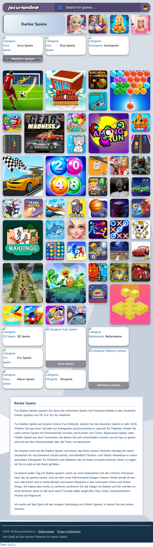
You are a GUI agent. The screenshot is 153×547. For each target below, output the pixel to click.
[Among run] (109, 133)
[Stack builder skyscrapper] (66, 90)
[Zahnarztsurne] (44, 133)
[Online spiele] (22, 7)
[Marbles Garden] (119, 272)
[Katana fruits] (98, 79)
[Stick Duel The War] (98, 229)
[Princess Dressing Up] (76, 229)
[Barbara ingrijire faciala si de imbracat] (141, 24)
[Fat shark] (98, 101)
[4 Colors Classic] (55, 315)
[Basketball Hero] (141, 208)
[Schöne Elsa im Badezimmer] (76, 24)
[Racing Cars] (141, 186)
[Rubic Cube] (119, 208)
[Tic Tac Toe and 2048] (119, 229)
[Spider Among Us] (76, 208)
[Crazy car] (12, 144)
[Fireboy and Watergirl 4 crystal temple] (98, 272)
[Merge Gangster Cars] (141, 272)
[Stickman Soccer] (76, 251)
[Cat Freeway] (76, 144)
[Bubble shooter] (130, 90)
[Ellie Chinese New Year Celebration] (119, 165)
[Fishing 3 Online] (141, 122)
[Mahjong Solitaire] (23, 240)
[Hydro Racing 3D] (55, 208)
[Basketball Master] (98, 208)
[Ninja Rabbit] (12, 208)
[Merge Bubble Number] (55, 251)
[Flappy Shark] (55, 229)
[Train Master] (33, 208)
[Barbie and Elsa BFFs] (98, 24)
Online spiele (46, 531)
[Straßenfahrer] (23, 176)
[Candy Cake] (76, 122)
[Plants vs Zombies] (66, 283)
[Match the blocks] (130, 304)
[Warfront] (141, 165)
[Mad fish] (12, 122)
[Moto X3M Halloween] (98, 251)
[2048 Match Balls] (66, 176)
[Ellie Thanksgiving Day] (119, 24)
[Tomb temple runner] (23, 283)
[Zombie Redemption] (98, 186)
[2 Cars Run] (141, 144)
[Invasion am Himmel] (119, 251)
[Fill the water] (12, 315)
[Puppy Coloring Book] (141, 229)
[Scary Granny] (119, 186)
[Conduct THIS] (33, 315)
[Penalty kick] (23, 90)
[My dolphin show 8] (76, 315)
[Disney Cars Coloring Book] (141, 251)
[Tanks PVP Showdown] (98, 293)
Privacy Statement (69, 531)
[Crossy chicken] (98, 165)
